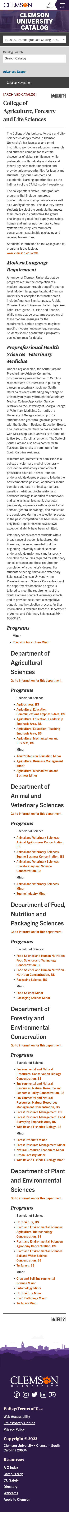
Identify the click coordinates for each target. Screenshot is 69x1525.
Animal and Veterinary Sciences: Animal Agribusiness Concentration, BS (40, 842)
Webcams (11, 1493)
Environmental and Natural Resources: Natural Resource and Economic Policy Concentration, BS (40, 1088)
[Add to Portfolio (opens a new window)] (53, 96)
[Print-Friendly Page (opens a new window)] (58, 96)
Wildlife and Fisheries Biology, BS (39, 1126)
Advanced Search (14, 71)
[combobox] (34, 39)
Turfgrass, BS (25, 1265)
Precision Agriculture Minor (31, 642)
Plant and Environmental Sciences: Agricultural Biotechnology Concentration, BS (39, 1231)
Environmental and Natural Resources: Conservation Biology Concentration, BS (38, 1073)
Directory (10, 1486)
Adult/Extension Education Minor (38, 756)
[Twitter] (34, 1396)
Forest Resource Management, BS (39, 1112)
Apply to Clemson (17, 1499)
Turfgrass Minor (27, 1303)
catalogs (17, 1514)
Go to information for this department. (36, 680)
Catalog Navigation (19, 82)
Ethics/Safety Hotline (19, 1423)
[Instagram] (25, 1396)
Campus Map (13, 1474)
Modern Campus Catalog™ (42, 1517)
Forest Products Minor (31, 1140)
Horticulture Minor (29, 1293)
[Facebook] (17, 1396)
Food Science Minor (29, 993)
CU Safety (11, 1480)
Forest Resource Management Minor (40, 1145)
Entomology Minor (28, 1288)
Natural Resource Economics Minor (40, 1150)
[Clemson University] (18, 6)
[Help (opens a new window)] (63, 96)
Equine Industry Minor (31, 893)
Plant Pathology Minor (31, 1298)
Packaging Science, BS (31, 979)
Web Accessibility (17, 1416)
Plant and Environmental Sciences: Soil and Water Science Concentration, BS (39, 1255)
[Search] (62, 58)
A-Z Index (11, 1467)
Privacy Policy (14, 1429)
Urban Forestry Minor (30, 1155)
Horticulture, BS (27, 1222)
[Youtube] (52, 1396)
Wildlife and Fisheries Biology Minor (40, 1160)
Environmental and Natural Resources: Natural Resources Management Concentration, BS (38, 1102)
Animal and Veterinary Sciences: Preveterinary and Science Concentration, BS (38, 866)
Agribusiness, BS (27, 704)
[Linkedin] (43, 1396)
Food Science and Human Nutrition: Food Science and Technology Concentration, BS (40, 960)
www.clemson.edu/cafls (22, 253)
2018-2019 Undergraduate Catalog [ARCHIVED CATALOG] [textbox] (35, 40)
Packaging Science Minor (33, 998)
